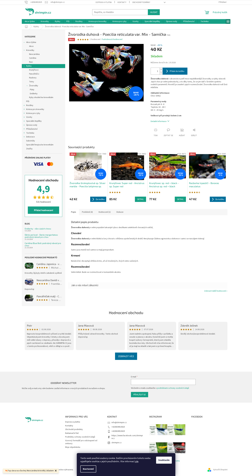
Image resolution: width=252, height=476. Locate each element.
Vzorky (29, 117)
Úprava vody (31, 125)
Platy (32, 89)
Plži (27, 101)
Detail (140, 199)
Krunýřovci (34, 69)
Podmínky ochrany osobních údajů (80, 436)
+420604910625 (118, 426)
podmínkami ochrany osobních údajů (173, 388)
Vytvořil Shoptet (220, 469)
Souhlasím (164, 460)
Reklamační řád (72, 433)
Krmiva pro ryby (33, 113)
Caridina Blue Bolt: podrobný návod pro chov (43, 244)
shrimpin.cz (117, 442)
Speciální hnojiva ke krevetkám (39, 144)
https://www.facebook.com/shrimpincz (127, 437)
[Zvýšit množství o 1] (161, 69)
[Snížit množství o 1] (161, 73)
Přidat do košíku (177, 71)
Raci (31, 62)
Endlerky (34, 93)
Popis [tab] (73, 212)
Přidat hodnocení (43, 210)
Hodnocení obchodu (126, 312)
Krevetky (30, 50)
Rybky (29, 66)
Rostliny (29, 105)
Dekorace (30, 136)
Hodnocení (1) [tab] (105, 212)
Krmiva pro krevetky (35, 109)
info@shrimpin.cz (119, 422)
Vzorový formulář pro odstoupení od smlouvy (81, 442)
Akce (31, 46)
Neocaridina (34, 54)
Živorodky (33, 85)
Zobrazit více (126, 356)
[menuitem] (30, 21)
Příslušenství (32, 129)
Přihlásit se (139, 394)
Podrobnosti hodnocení (112, 39)
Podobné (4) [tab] (87, 212)
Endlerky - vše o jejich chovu (38, 228)
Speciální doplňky (34, 121)
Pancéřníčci (34, 73)
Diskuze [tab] (120, 212)
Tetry (31, 81)
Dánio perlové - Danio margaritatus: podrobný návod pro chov (41, 236)
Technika (30, 133)
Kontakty (122, 2)
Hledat (153, 12)
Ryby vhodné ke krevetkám (41, 97)
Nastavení (88, 469)
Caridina (32, 58)
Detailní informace (159, 121)
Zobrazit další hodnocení (215, 291)
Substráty (30, 140)
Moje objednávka (72, 447)
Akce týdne (31, 42)
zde (136, 461)
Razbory (32, 77)
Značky (29, 148)
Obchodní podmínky (141, 2)
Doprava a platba (104, 2)
